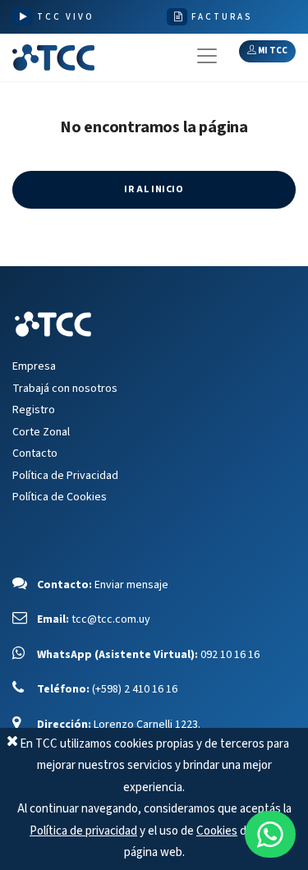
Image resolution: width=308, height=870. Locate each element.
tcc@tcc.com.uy (110, 619)
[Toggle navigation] (207, 55)
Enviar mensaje (131, 585)
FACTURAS (221, 17)
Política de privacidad (83, 831)
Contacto (34, 453)
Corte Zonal (41, 432)
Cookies (216, 831)
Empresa (34, 366)
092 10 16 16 (230, 655)
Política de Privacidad (65, 475)
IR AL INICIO (153, 189)
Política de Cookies (59, 497)
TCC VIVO (65, 17)
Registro (33, 410)
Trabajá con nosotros (64, 388)
